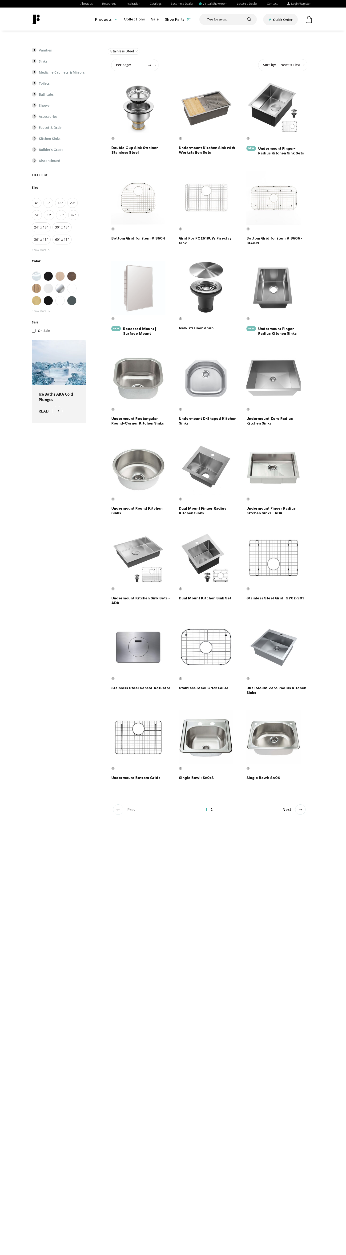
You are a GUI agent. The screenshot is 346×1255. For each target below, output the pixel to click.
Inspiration (132, 4)
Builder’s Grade (51, 150)
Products (103, 19)
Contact (272, 4)
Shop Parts (175, 19)
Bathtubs (46, 94)
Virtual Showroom (215, 4)
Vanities (45, 50)
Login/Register (301, 4)
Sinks (43, 61)
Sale (155, 19)
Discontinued (49, 161)
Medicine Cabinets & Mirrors (62, 72)
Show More (39, 250)
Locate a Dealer (247, 4)
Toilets (44, 83)
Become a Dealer (182, 4)
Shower (45, 105)
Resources (109, 4)
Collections (134, 19)
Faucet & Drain (50, 128)
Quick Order (283, 19)
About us (86, 4)
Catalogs (155, 4)
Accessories (48, 116)
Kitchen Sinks (49, 139)
